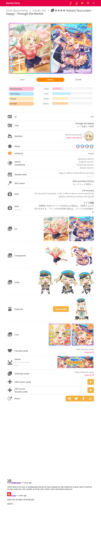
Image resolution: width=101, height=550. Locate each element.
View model (61, 309)
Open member (74, 137)
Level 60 (78, 80)
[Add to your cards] (90, 382)
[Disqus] (50, 442)
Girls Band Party (17, 10)
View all (88, 352)
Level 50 (50, 80)
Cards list (40, 10)
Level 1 (22, 80)
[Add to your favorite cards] (90, 390)
